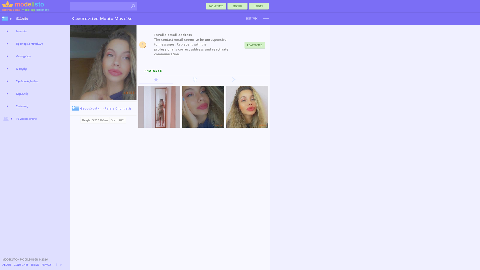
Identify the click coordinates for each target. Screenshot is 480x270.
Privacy (47, 264)
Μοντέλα (21, 31)
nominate (216, 6)
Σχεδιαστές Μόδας (27, 81)
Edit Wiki (252, 18)
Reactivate (254, 45)
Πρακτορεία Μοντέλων (29, 44)
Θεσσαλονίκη (91, 108)
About (6, 264)
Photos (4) (153, 70)
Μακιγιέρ (21, 68)
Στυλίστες (22, 106)
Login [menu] (258, 6)
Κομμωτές (22, 94)
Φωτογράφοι (23, 56)
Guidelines (21, 264)
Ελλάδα (22, 18)
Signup (237, 6)
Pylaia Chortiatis (118, 108)
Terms (35, 264)
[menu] (266, 18)
